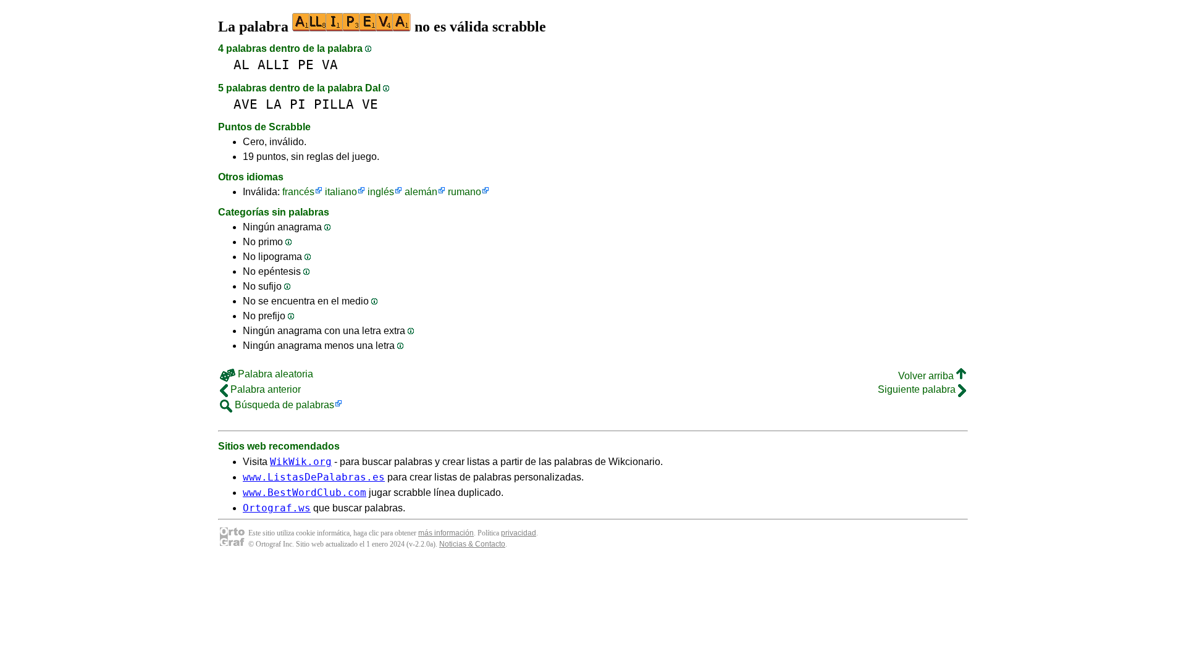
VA (330, 64)
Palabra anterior (264, 389)
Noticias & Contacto (472, 544)
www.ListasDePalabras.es (314, 477)
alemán (421, 192)
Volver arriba (927, 376)
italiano (341, 192)
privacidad (518, 533)
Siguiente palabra (918, 389)
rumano (464, 192)
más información (446, 533)
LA (274, 104)
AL (241, 64)
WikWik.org (301, 462)
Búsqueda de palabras (283, 405)
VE (370, 104)
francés (298, 192)
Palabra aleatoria (274, 374)
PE (306, 64)
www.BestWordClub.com (304, 492)
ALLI (274, 64)
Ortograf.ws (277, 508)
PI (298, 104)
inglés (381, 192)
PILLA (334, 104)
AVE (245, 104)
